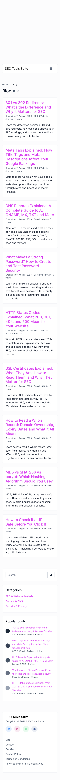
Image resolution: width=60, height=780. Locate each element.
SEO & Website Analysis (19, 596)
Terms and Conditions (18, 758)
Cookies (10, 749)
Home (5, 84)
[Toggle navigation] (51, 69)
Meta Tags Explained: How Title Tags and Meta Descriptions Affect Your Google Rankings (31, 644)
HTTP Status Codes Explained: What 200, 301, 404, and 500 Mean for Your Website (32, 687)
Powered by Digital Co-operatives (24, 763)
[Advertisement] (30, 30)
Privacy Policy (13, 754)
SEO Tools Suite (16, 68)
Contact (10, 744)
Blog (8, 739)
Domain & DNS (41, 219)
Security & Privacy (42, 275)
